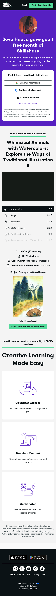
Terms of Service (35, 109)
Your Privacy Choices (26, 583)
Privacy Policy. (41, 116)
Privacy (36, 575)
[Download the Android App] (38, 557)
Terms (44, 575)
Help (28, 575)
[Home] (7, 5)
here (32, 536)
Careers (20, 575)
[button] (41, 5)
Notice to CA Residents (28, 586)
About (12, 575)
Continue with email (28, 104)
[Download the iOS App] (18, 557)
